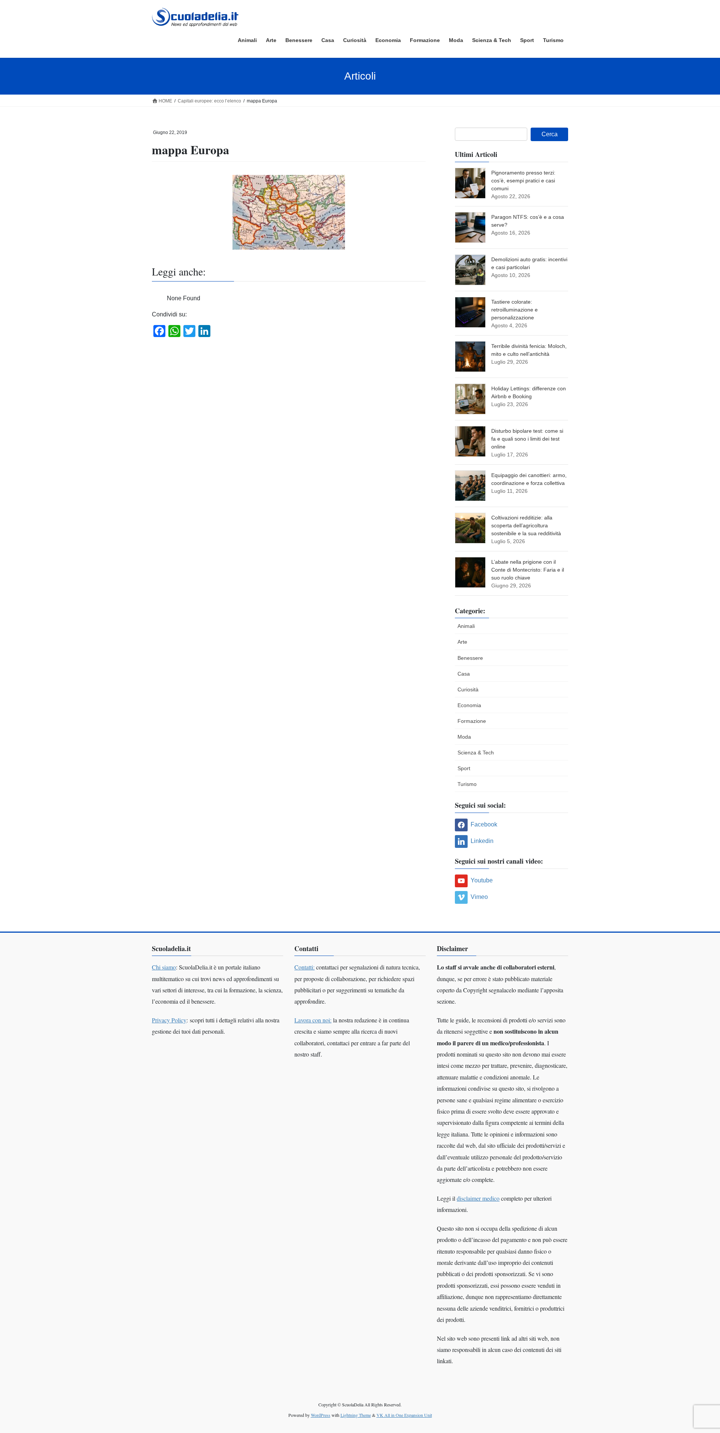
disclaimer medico (478, 1198)
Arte (462, 642)
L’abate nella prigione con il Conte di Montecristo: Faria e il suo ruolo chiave (527, 570)
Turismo (467, 784)
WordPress (320, 1415)
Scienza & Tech (476, 753)
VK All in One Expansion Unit (404, 1415)
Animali (466, 626)
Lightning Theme (355, 1415)
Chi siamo (164, 967)
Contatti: (304, 967)
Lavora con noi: (313, 1020)
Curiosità (468, 689)
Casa (464, 674)
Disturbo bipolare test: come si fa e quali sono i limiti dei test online (527, 439)
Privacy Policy (169, 1020)
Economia (469, 705)
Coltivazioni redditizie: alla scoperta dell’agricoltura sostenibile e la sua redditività (526, 525)
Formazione (472, 721)
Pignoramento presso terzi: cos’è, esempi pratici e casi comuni (523, 180)
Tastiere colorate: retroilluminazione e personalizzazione (514, 310)
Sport (464, 768)
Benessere (470, 658)
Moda (464, 737)
